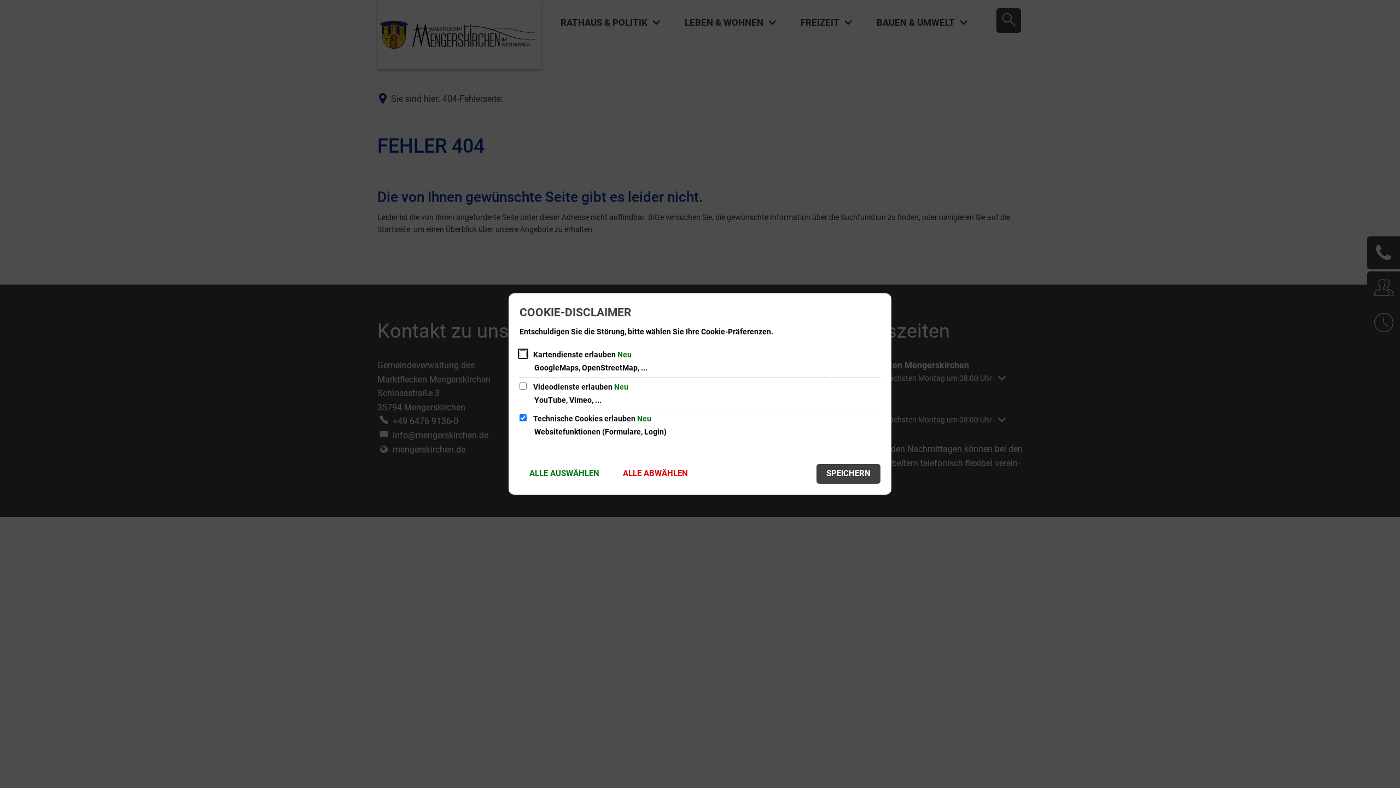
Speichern (848, 473)
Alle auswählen (564, 473)
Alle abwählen (655, 473)
